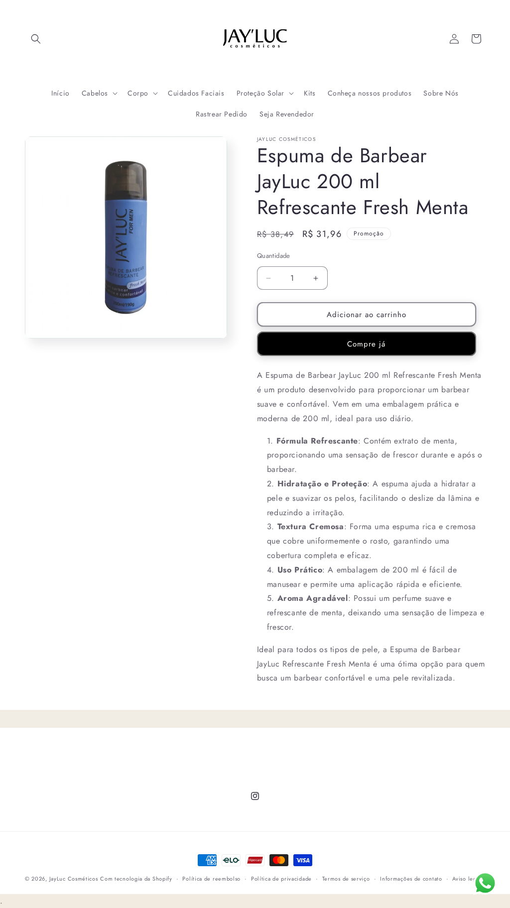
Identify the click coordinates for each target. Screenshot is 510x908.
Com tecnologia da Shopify (136, 879)
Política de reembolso (211, 879)
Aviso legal (466, 879)
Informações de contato (411, 879)
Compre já (366, 344)
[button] (36, 39)
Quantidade (273, 255)
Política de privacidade (281, 879)
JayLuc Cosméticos (73, 879)
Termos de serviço (346, 879)
